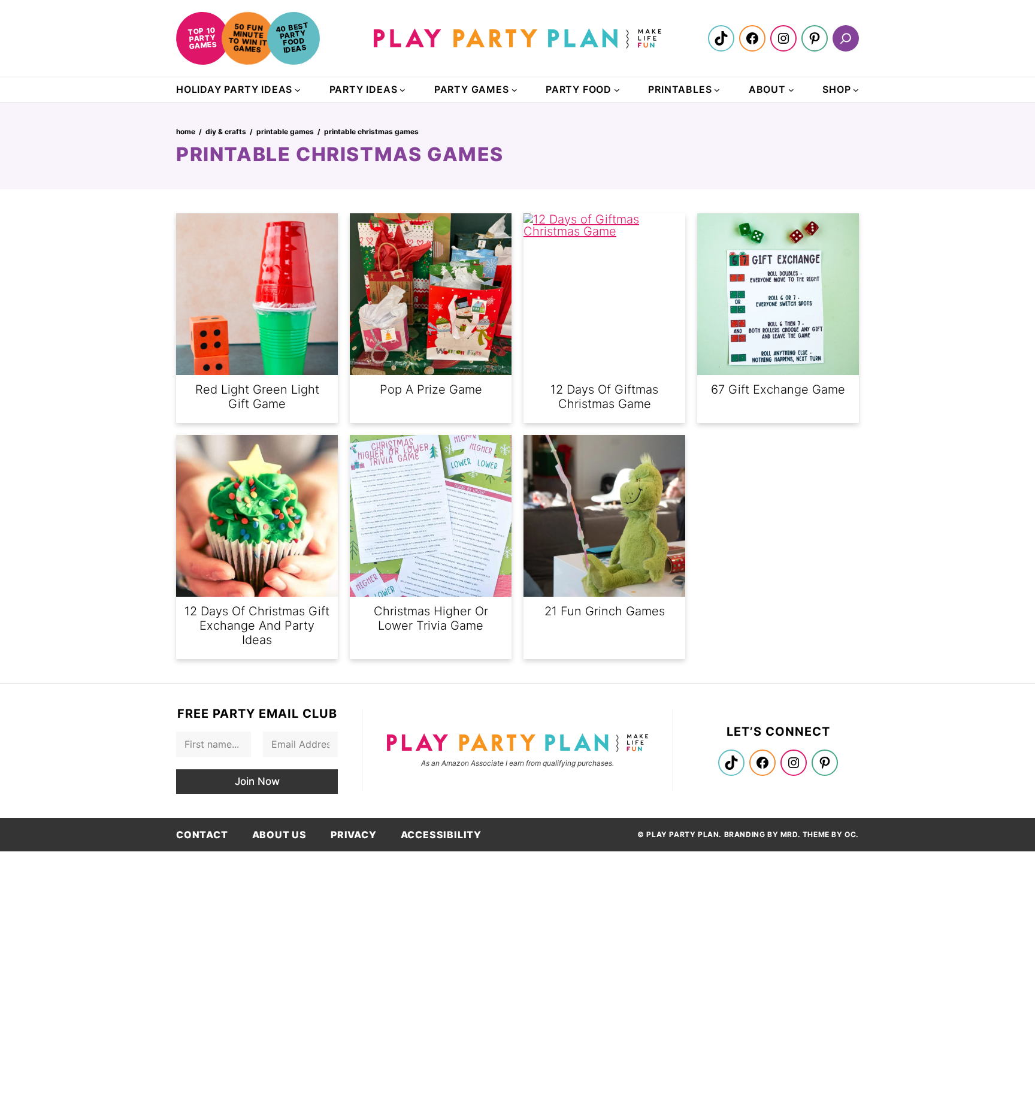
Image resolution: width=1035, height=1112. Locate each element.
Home (185, 131)
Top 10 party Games (202, 37)
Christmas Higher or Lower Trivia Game (431, 618)
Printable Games (285, 131)
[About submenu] (791, 90)
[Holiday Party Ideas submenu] (298, 90)
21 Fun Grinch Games (604, 611)
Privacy (354, 834)
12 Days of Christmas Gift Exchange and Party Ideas (256, 625)
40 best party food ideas (292, 37)
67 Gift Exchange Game (778, 389)
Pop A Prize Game (431, 389)
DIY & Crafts (225, 131)
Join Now (257, 781)
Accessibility (441, 834)
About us (279, 834)
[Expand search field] (846, 38)
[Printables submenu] (717, 90)
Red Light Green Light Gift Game (257, 396)
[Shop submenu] (856, 90)
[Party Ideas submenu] (402, 90)
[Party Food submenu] (617, 90)
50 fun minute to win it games (247, 38)
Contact (202, 834)
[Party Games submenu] (515, 90)
